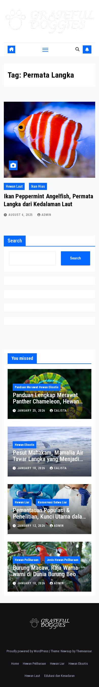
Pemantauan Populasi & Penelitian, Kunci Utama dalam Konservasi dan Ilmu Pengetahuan (49, 520)
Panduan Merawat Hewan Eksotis (36, 387)
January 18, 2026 (32, 468)
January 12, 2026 (32, 525)
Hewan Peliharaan (26, 560)
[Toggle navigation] (45, 49)
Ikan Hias (38, 186)
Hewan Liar (22, 502)
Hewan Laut (14, 186)
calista (60, 410)
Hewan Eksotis (24, 445)
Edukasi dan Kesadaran (59, 676)
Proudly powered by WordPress (28, 651)
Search (15, 241)
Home (15, 663)
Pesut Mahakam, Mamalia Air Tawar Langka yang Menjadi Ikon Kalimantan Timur (48, 459)
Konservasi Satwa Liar (52, 502)
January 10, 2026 (32, 583)
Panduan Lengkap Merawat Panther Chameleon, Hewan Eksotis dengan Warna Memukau (46, 405)
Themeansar (84, 651)
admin (46, 215)
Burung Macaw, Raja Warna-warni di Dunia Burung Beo (46, 571)
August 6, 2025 (21, 215)
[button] (77, 49)
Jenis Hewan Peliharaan (62, 560)
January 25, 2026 (32, 410)
